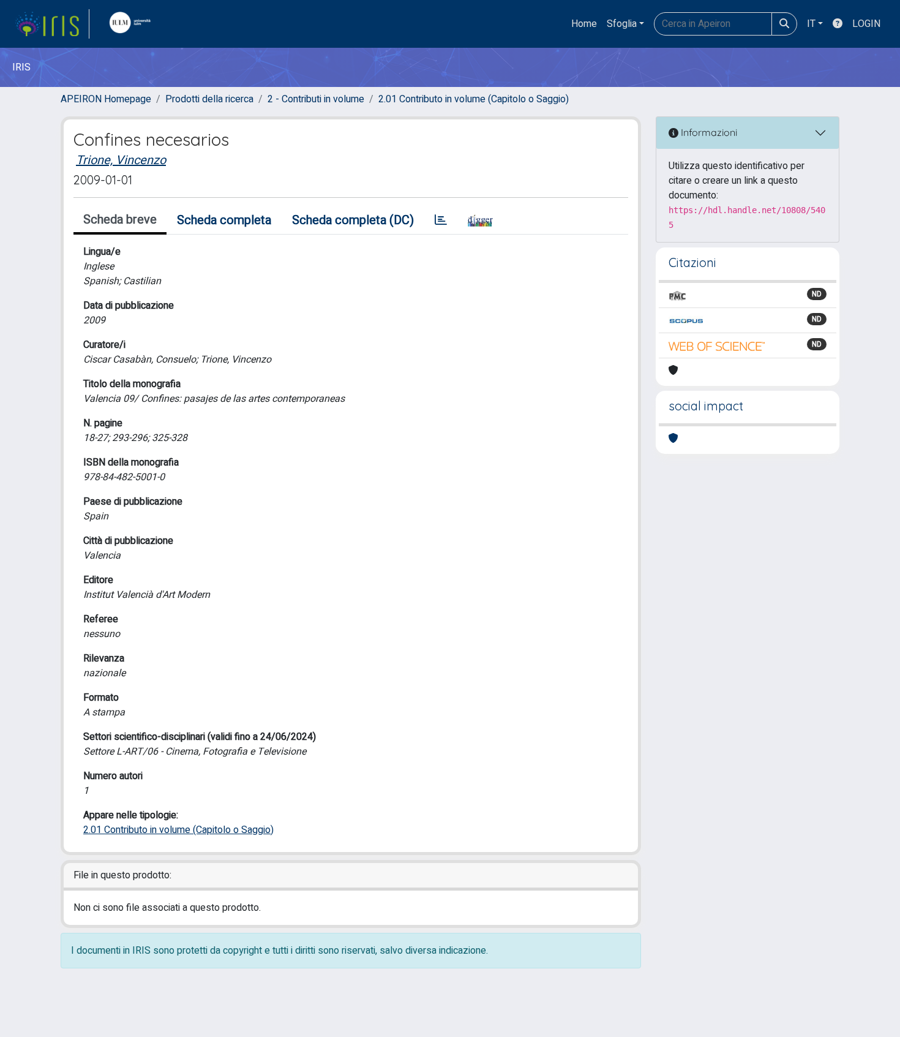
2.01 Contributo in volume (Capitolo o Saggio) (473, 99)
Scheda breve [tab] (120, 219)
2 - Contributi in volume (316, 99)
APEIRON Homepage (106, 99)
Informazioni (707, 132)
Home (584, 24)
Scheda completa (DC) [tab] (353, 220)
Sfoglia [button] (622, 24)
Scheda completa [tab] (224, 220)
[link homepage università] (133, 24)
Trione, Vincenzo (121, 160)
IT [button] (811, 24)
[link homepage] (52, 24)
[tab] (440, 220)
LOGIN (866, 24)
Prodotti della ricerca (209, 99)
